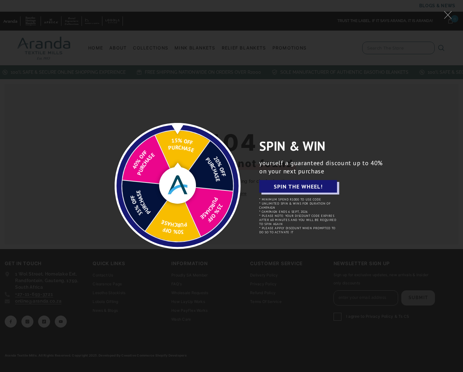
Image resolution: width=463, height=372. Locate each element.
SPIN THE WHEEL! (298, 186)
